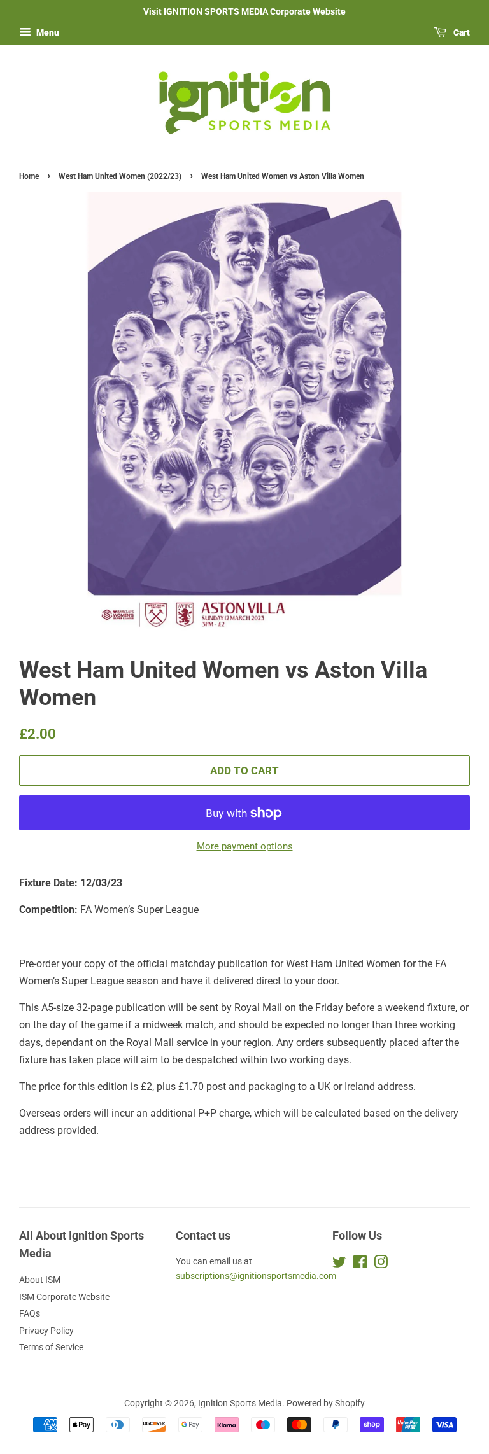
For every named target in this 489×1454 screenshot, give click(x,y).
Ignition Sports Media (240, 1403)
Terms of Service (51, 1347)
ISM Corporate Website (64, 1297)
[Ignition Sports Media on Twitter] (339, 1264)
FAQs (29, 1313)
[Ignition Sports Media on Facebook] (360, 1264)
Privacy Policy (46, 1330)
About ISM (39, 1280)
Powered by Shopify (326, 1403)
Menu (46, 32)
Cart (460, 32)
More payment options (245, 846)
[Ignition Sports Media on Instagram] (381, 1264)
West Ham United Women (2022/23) (120, 176)
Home (29, 176)
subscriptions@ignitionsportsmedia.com (256, 1276)
